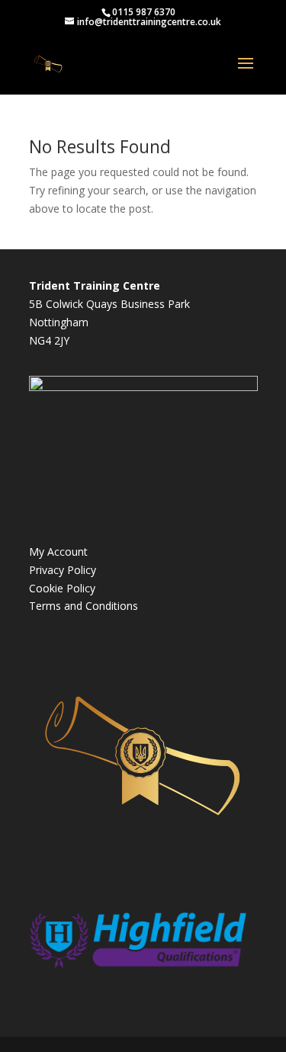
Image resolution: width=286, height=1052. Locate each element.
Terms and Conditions (83, 605)
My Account (58, 551)
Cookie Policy (62, 588)
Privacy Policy (62, 570)
